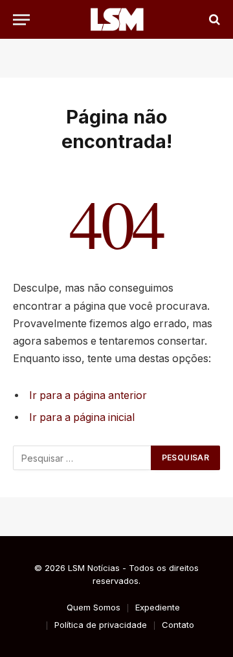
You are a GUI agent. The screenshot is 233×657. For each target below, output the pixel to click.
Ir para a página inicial (82, 417)
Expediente (157, 607)
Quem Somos (93, 607)
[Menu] (21, 19)
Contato (178, 624)
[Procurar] (213, 19)
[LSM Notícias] (116, 19)
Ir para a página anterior (88, 395)
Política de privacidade (100, 624)
